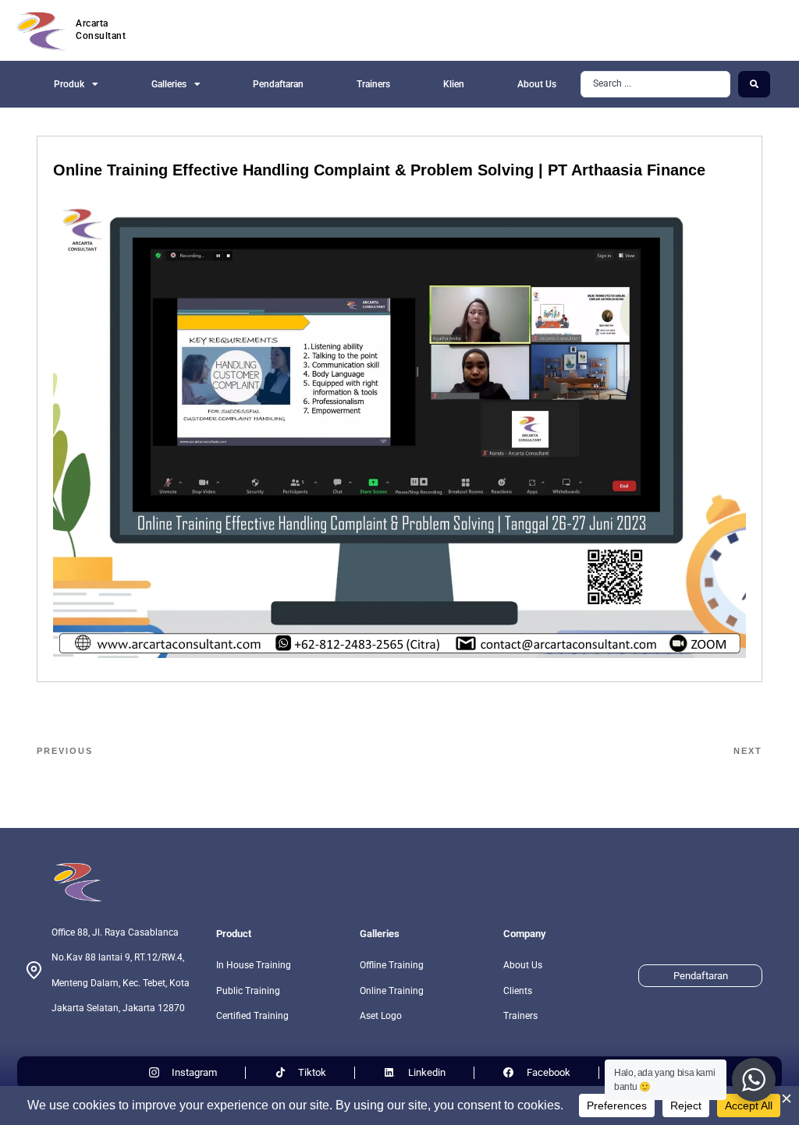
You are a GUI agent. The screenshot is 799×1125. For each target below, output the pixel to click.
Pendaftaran (278, 84)
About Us (536, 84)
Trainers (373, 84)
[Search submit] (754, 84)
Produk (69, 84)
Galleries (168, 84)
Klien (453, 84)
